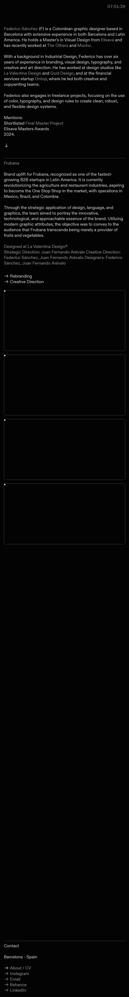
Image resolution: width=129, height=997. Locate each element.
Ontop (41, 79)
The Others (57, 45)
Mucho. (84, 45)
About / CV (20, 968)
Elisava (107, 40)
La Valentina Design (22, 73)
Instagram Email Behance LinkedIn (19, 982)
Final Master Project (44, 123)
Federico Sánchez (21, 29)
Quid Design (62, 73)
